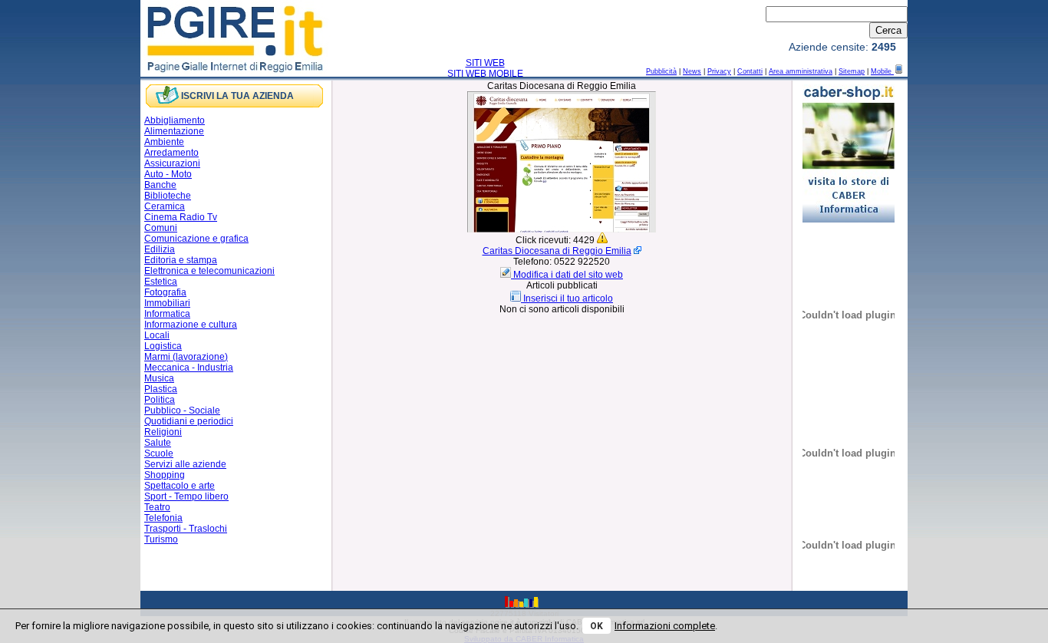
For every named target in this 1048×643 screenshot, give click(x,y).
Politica (159, 399)
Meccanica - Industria (188, 367)
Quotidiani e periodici (188, 421)
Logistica (163, 346)
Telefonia (163, 518)
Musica (159, 378)
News (692, 71)
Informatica (167, 313)
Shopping (164, 475)
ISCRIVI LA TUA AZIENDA (237, 96)
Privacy (719, 71)
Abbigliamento (174, 120)
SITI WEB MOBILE (485, 73)
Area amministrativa (800, 71)
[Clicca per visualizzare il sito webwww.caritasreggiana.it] (561, 229)
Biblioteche (167, 195)
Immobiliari (167, 303)
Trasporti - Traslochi (185, 528)
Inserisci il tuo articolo (568, 298)
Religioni (163, 432)
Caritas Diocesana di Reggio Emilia (557, 251)
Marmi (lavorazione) (186, 356)
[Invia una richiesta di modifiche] (506, 274)
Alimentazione (174, 131)
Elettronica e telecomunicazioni (209, 270)
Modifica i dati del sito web (568, 274)
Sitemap (852, 71)
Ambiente (164, 142)
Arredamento (171, 152)
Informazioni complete (665, 625)
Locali (157, 335)
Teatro (157, 507)
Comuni (160, 228)
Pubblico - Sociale (182, 410)
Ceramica (164, 206)
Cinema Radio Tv (180, 217)
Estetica (160, 281)
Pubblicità (661, 71)
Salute (157, 442)
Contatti (750, 71)
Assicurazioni (172, 163)
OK (596, 626)
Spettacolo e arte (179, 485)
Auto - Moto (168, 174)
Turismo (161, 539)
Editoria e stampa (180, 260)
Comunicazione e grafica (196, 238)
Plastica (160, 389)
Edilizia (159, 249)
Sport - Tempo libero (186, 496)
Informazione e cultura (190, 324)
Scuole (158, 453)
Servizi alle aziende (185, 464)
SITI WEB (485, 63)
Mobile (882, 71)
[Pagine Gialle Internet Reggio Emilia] (235, 71)
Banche (160, 185)
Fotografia (165, 292)
